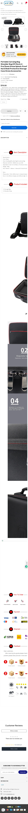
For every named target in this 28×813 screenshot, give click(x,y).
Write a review (14, 731)
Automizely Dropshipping (11, 77)
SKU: (2, 78)
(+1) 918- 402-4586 (11, 56)
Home (2, 8)
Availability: (3, 80)
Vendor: (2, 77)
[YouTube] (15, 798)
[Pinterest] (12, 798)
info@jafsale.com (10, 794)
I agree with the (6, 116)
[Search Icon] (17, 3)
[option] (14, 29)
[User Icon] (22, 3)
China (3, 102)
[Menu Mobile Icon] (1, 3)
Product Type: (4, 82)
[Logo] (8, 3)
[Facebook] (2, 798)
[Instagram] (8, 798)
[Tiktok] (19, 798)
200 (4, 132)
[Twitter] (5, 798)
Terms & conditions (15, 116)
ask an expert (21, 54)
